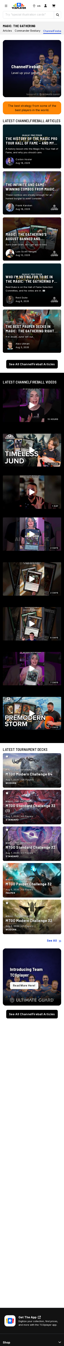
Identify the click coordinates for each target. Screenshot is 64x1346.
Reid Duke (22, 297)
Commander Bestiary (27, 30)
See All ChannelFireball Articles (32, 364)
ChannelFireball (52, 31)
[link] (19, 6)
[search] (28, 14)
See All (52, 940)
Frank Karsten (24, 205)
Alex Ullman (23, 343)
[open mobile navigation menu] (6, 6)
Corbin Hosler (24, 159)
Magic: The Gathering (19, 26)
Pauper (10, 322)
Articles (7, 30)
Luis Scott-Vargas (26, 251)
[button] (57, 14)
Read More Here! (24, 985)
